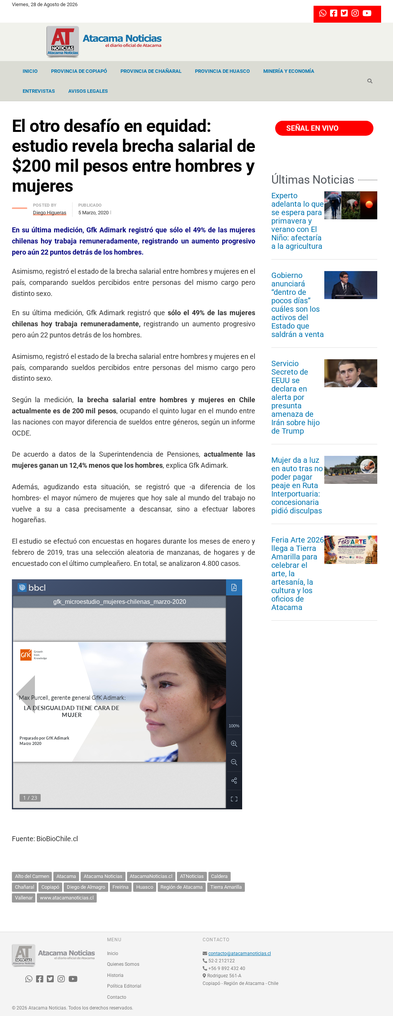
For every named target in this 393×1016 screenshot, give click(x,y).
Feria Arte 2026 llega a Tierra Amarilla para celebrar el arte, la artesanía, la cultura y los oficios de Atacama (297, 574)
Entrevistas (39, 91)
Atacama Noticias (103, 876)
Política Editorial (124, 986)
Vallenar (24, 898)
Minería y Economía (288, 71)
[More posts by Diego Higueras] (19, 206)
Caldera (219, 876)
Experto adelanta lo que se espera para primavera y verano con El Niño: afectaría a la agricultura (297, 220)
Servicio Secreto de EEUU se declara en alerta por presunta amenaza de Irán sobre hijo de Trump (295, 397)
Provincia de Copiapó (79, 71)
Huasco (144, 887)
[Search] (369, 81)
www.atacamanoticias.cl (67, 898)
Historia (115, 975)
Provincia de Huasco (222, 71)
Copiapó (50, 887)
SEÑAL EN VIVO (311, 128)
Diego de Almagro (86, 887)
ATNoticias (192, 876)
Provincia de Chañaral (151, 71)
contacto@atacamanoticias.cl (239, 953)
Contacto (116, 997)
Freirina (120, 887)
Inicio (30, 71)
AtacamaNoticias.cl (151, 876)
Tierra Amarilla (226, 887)
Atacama (66, 876)
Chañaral (24, 887)
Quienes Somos (123, 964)
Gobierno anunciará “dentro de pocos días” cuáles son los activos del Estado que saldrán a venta (297, 305)
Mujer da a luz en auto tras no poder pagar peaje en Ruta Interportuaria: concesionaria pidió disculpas (297, 485)
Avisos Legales (88, 91)
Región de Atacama (181, 887)
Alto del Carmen (32, 876)
